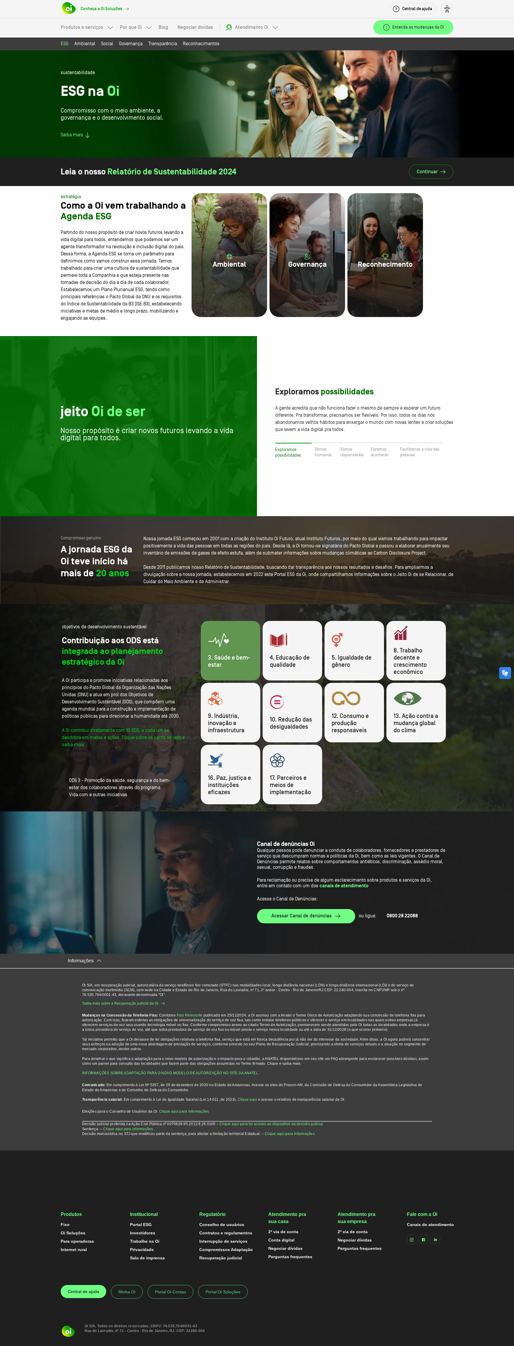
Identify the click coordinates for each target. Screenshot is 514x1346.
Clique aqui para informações (184, 1111)
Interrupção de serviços (223, 1241)
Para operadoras (77, 1241)
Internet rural (74, 1249)
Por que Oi (131, 27)
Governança (130, 43)
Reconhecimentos (201, 43)
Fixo (65, 1224)
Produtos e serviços (82, 27)
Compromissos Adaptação (226, 1249)
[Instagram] (411, 1239)
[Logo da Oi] (69, 9)
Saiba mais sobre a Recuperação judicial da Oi (120, 1003)
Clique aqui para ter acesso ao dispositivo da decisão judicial (271, 1124)
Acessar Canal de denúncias (301, 916)
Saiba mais (72, 134)
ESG (64, 43)
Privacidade (142, 1249)
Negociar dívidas (195, 27)
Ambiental (84, 43)
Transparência (162, 43)
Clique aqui (247, 1099)
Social (107, 43)
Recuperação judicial (220, 1258)
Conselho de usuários (221, 1224)
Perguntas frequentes (290, 1256)
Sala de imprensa (147, 1258)
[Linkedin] (435, 1239)
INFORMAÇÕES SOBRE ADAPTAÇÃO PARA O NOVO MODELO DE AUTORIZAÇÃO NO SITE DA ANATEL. (170, 1073)
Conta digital (281, 1240)
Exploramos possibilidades (288, 453)
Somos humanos (323, 452)
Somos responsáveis (352, 452)
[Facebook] (423, 1239)
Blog (163, 27)
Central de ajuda (83, 1291)
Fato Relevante (189, 1015)
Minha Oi (126, 1291)
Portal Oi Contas (170, 1291)
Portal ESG (141, 1224)
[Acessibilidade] (447, 9)
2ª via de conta (283, 1231)
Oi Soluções (73, 1233)
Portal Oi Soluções (223, 1291)
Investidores (142, 1233)
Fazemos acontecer (379, 452)
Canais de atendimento (430, 1224)
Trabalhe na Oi (144, 1241)
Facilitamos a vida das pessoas (419, 452)
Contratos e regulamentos (225, 1233)
